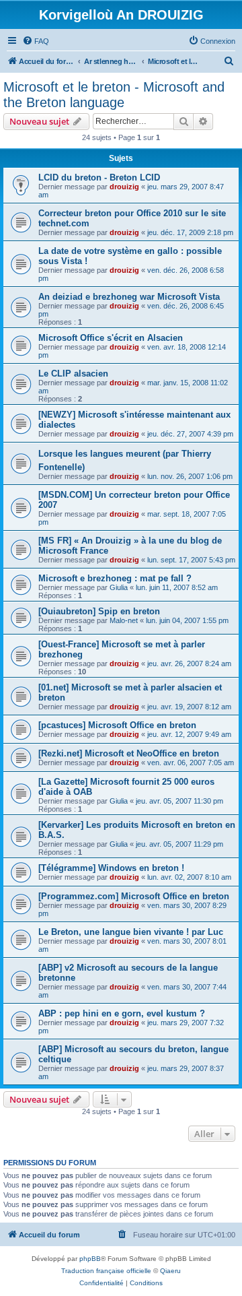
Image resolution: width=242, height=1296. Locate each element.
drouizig (124, 187)
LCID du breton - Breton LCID (99, 177)
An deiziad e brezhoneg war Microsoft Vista (129, 297)
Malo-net (124, 620)
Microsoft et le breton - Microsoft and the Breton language (114, 94)
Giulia (119, 587)
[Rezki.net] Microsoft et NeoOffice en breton (128, 753)
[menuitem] (35, 41)
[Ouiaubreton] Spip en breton (99, 611)
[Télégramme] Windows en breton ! (111, 868)
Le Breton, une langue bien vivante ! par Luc (130, 932)
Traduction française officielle (106, 1270)
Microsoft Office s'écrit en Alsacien (110, 338)
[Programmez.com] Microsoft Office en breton (133, 896)
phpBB (90, 1258)
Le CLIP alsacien (73, 373)
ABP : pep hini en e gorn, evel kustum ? (121, 1013)
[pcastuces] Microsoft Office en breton (117, 725)
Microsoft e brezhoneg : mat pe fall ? (115, 578)
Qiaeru (170, 1270)
